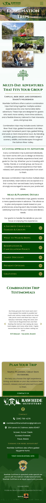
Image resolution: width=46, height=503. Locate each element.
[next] (41, 324)
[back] (5, 324)
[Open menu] (41, 3)
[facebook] (23, 409)
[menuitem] (23, 432)
